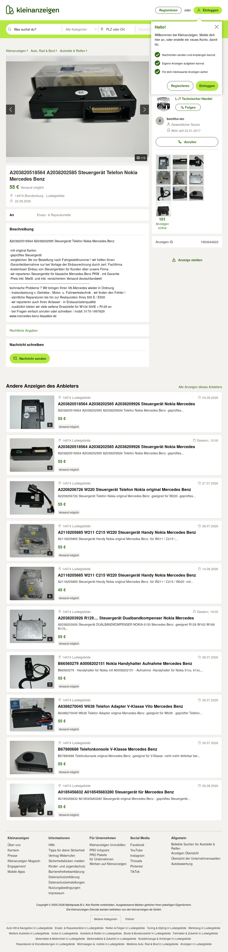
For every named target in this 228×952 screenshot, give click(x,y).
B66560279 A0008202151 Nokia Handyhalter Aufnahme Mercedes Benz (125, 663)
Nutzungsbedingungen (64, 887)
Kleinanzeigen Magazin (24, 861)
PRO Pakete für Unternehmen (102, 857)
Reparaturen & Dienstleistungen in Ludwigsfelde (45, 944)
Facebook (137, 844)
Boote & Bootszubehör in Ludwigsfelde (147, 933)
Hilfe (52, 844)
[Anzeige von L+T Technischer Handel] (163, 162)
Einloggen (207, 85)
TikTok (135, 871)
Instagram (137, 855)
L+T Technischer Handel (193, 98)
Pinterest (136, 866)
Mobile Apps (16, 871)
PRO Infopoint (99, 850)
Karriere (13, 850)
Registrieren (180, 85)
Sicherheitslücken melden (67, 861)
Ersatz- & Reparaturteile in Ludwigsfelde (79, 928)
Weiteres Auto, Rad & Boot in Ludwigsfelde (152, 944)
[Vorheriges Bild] (10, 109)
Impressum (56, 893)
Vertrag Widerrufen (62, 855)
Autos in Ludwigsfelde (64, 933)
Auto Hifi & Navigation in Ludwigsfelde (29, 928)
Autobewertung (182, 863)
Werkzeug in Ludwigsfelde (204, 928)
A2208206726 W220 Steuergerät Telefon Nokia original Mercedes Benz (124, 489)
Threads (136, 861)
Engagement (17, 866)
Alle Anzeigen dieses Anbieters (200, 387)
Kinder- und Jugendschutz (67, 866)
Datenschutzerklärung (64, 877)
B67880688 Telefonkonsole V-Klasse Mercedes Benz (107, 749)
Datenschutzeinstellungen (67, 882)
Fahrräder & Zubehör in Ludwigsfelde (195, 933)
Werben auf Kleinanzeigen (108, 863)
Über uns (14, 844)
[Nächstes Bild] (144, 109)
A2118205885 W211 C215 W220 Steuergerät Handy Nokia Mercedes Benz (127, 532)
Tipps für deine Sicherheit (67, 850)
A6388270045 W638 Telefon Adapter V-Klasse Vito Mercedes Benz (120, 706)
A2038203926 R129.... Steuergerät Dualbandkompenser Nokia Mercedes (126, 618)
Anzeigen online (162, 223)
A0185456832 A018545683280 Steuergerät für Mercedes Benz (116, 792)
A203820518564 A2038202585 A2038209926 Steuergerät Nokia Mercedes (126, 403)
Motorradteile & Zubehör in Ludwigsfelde (111, 938)
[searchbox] (37, 29)
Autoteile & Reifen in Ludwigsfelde (101, 933)
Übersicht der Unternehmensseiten (195, 858)
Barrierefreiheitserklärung (66, 871)
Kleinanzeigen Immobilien (108, 844)
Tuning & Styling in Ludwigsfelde (166, 928)
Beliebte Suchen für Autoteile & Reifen (193, 846)
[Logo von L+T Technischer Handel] (165, 104)
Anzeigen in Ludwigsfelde (196, 944)
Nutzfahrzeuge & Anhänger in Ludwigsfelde (164, 938)
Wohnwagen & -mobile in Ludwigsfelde (100, 944)
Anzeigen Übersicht (185, 853)
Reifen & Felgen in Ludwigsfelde (125, 928)
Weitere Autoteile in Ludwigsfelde (29, 933)
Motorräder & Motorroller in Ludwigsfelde (60, 938)
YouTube (136, 850)
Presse (12, 855)
